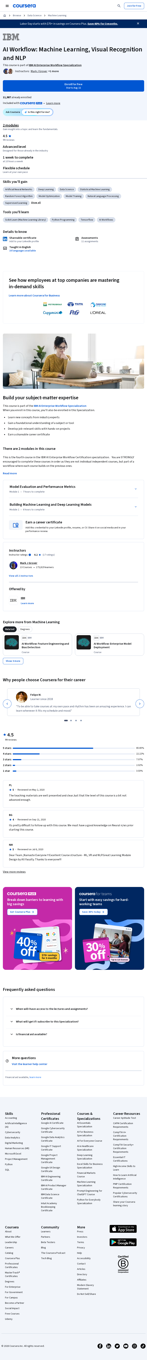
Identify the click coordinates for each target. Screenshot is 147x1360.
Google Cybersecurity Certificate (53, 1130)
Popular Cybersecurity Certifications (125, 1194)
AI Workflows (106, 220)
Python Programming (63, 220)
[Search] (119, 6)
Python (9, 1164)
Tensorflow (87, 220)
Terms (80, 1242)
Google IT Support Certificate (51, 1148)
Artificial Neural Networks (18, 189)
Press (80, 1231)
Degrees (9, 1281)
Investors (82, 1237)
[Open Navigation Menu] (7, 6)
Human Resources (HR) (17, 1148)
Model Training (74, 196)
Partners (45, 1237)
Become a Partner (14, 1303)
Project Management (16, 1159)
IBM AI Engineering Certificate (51, 1178)
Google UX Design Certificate (50, 1169)
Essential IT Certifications (120, 1159)
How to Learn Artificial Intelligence (124, 1177)
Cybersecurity (12, 1132)
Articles (81, 1269)
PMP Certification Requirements (122, 1185)
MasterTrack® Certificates (12, 1274)
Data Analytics (12, 1137)
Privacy (81, 1247)
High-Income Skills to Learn (124, 1168)
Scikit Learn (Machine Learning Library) (25, 220)
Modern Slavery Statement (85, 1287)
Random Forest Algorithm (19, 196)
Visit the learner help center (29, 1064)
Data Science (35, 15)
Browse (17, 15)
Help (79, 1253)
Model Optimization (49, 196)
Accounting (11, 1118)
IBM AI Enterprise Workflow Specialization (60, 406)
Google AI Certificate (52, 1123)
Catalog (9, 1253)
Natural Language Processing (103, 196)
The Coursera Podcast (53, 1253)
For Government (14, 1292)
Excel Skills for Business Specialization (90, 1165)
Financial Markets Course (86, 1174)
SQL (7, 1170)
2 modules (11, 125)
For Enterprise (12, 1287)
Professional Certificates (12, 1265)
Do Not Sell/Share (86, 1294)
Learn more (53, 103)
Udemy (9, 1319)
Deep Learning (46, 189)
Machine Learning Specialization (86, 1183)
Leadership (11, 1242)
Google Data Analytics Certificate (53, 1139)
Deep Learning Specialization (85, 1157)
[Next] (140, 703)
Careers (9, 1247)
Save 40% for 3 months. (102, 24)
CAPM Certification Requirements (123, 1125)
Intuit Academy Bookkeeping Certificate (49, 1207)
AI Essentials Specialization (84, 1124)
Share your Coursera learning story (124, 1203)
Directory (82, 1274)
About (8, 1231)
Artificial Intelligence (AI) (16, 1125)
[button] (53, 71)
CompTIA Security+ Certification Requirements (123, 1148)
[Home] (4, 15)
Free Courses (12, 1314)
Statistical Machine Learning (95, 189)
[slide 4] (81, 720)
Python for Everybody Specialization (89, 1201)
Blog (43, 1247)
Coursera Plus (12, 1258)
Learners (46, 1231)
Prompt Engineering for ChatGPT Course (89, 1192)
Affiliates (81, 1280)
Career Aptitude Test (124, 1118)
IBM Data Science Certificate (50, 1196)
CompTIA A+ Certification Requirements (120, 1136)
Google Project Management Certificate (49, 1158)
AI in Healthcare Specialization (85, 1148)
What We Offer (12, 1237)
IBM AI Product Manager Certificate (53, 1187)
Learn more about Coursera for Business (34, 296)
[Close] (138, 23)
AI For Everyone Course (89, 1141)
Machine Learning (57, 15)
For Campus (11, 1297)
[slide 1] (66, 720)
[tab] (10, 629)
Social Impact (12, 1308)
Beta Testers (48, 1242)
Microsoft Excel (13, 1154)
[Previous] (7, 703)
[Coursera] (24, 6)
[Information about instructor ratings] (29, 554)
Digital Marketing (14, 1143)
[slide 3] (76, 720)
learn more (35, 1077)
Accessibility (84, 1258)
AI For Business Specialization (85, 1133)
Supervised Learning (16, 203)
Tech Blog (46, 1258)
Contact (81, 1264)
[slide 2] (71, 720)
